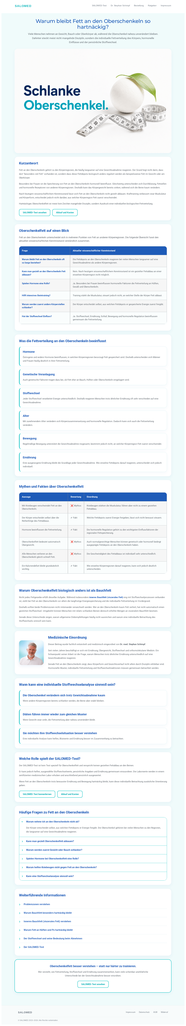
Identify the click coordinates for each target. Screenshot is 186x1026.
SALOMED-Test (99, 5)
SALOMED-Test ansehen (34, 212)
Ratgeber (152, 5)
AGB (155, 1012)
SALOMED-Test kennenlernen (37, 794)
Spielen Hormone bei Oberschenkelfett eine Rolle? (52, 858)
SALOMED (23, 5)
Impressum (166, 5)
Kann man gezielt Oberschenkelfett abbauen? (50, 841)
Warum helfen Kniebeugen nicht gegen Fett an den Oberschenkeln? (61, 867)
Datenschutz (144, 1012)
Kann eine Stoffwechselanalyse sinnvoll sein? (50, 876)
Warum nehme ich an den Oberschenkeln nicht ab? (52, 821)
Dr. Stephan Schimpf (120, 5)
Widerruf (164, 1012)
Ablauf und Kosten (65, 212)
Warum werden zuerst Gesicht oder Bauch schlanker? (54, 850)
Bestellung (139, 5)
